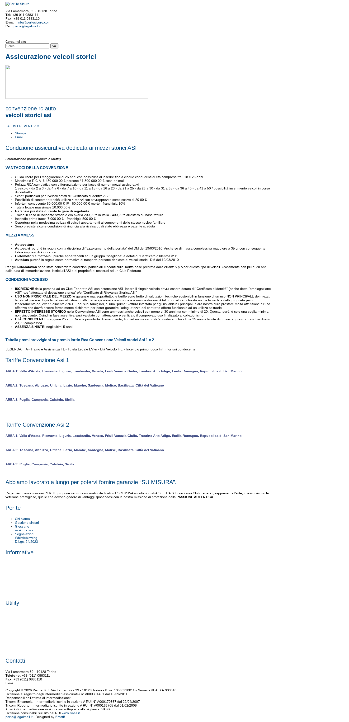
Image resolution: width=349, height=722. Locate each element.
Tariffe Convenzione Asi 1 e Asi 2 (29, 580)
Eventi (97, 35)
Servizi (26, 35)
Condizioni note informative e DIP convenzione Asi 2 (30, 625)
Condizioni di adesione (55, 35)
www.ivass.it (71, 713)
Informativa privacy (19, 569)
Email (19, 137)
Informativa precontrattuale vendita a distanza (39, 563)
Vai (54, 46)
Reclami (116, 35)
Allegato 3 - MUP (18, 575)
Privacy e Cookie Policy (22, 592)
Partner (35, 35)
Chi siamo (22, 519)
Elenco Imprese (17, 638)
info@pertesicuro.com (34, 22)
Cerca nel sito (15, 41)
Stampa (21, 133)
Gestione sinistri (27, 522)
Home (9, 35)
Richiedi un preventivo (22, 650)
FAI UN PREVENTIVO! (22, 126)
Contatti (106, 35)
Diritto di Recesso (18, 644)
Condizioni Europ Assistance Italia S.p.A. (35, 633)
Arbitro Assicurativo (19, 586)
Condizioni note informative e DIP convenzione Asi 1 (30, 615)
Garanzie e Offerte (81, 35)
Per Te (17, 35)
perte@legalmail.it (27, 26)
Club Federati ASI (133, 35)
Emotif (60, 717)
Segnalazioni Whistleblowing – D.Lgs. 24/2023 (27, 537)
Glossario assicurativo (24, 528)
